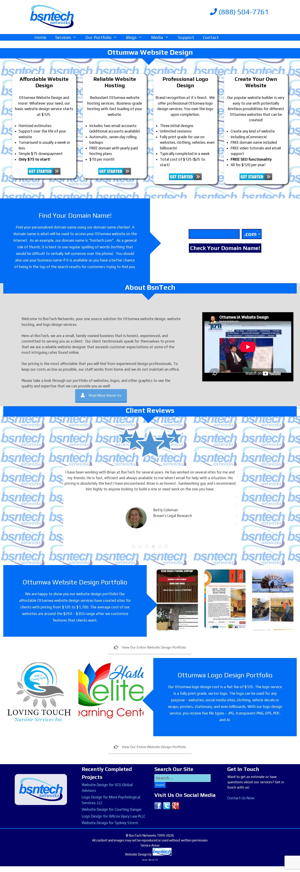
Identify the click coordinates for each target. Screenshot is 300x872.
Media (157, 37)
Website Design (136, 854)
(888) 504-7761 (243, 12)
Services (63, 37)
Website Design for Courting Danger (112, 809)
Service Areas (150, 845)
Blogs (131, 37)
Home (40, 37)
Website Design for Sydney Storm (110, 823)
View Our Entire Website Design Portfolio (154, 647)
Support (186, 37)
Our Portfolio (98, 37)
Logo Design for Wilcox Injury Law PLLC (113, 816)
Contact (211, 37)
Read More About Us (105, 395)
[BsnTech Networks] (52, 16)
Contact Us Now (240, 798)
